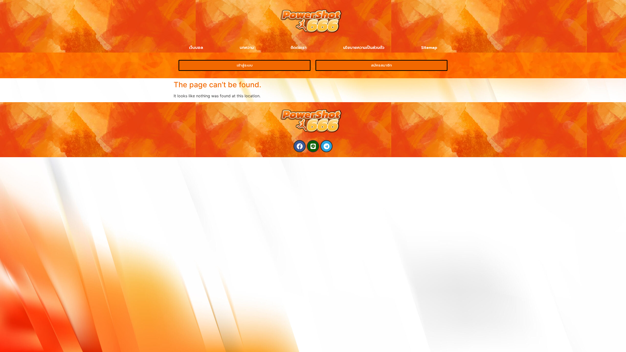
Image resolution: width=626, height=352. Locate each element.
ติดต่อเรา (298, 47)
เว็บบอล (196, 47)
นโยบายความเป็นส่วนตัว (363, 47)
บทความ (247, 47)
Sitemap (429, 47)
